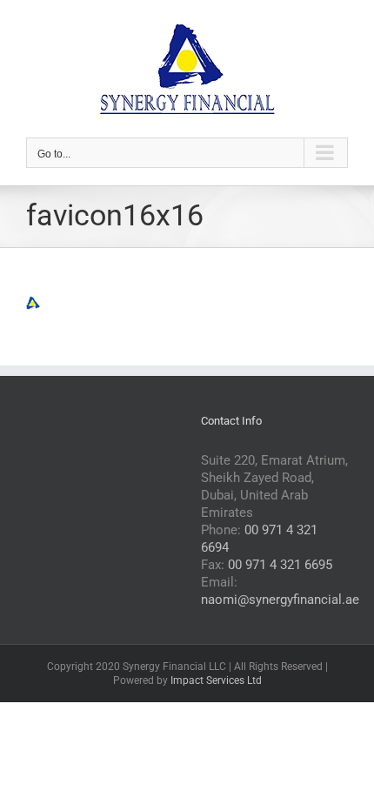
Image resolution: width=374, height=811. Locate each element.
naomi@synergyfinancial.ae (280, 599)
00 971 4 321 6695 (280, 565)
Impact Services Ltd (216, 680)
